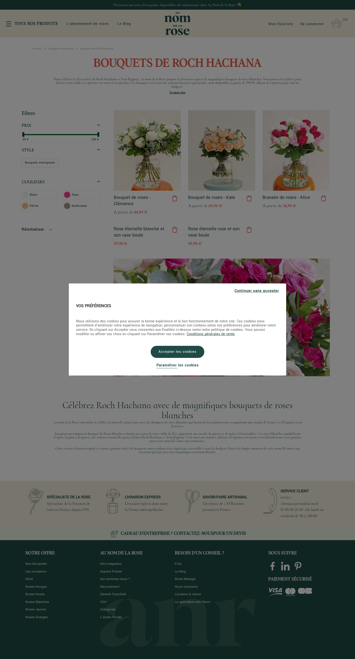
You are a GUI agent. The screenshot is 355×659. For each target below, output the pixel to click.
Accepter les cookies (177, 351)
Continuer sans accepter (256, 290)
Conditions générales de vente (211, 334)
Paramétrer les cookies (177, 365)
